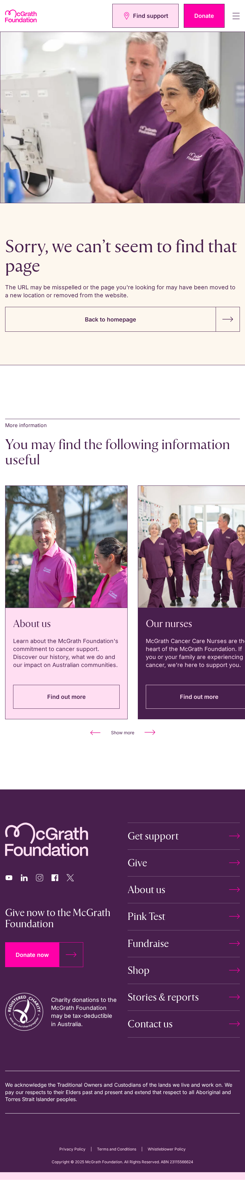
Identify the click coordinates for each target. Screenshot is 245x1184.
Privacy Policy (72, 1149)
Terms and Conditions (116, 1149)
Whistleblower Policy (167, 1149)
